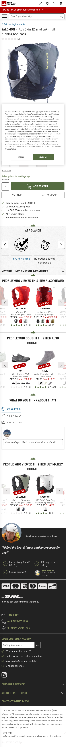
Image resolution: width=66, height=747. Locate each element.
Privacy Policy (10, 149)
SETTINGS (21, 157)
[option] (33, 72)
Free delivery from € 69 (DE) (20, 203)
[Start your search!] (61, 16)
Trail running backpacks (14, 24)
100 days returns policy (18, 206)
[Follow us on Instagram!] (7, 675)
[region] (33, 134)
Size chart (6, 170)
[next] (61, 303)
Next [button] (61, 244)
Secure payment (17, 572)
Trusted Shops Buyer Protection (22, 217)
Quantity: (6, 179)
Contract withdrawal (15, 701)
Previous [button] (5, 244)
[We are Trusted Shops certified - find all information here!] (38, 573)
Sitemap (9, 736)
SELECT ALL (43, 157)
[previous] (5, 303)
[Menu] (4, 16)
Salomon (8, 29)
